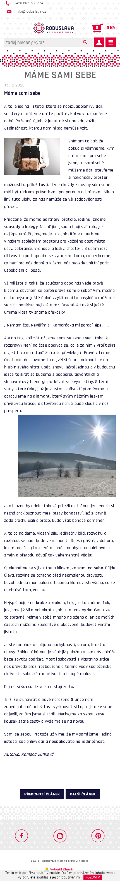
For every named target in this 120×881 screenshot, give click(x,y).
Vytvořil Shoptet (63, 870)
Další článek (83, 794)
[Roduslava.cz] (53, 28)
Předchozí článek (42, 794)
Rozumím (92, 877)
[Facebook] (24, 835)
